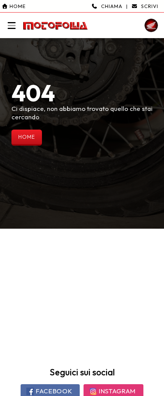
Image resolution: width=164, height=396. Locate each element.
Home (17, 6)
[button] (82, 19)
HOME (26, 136)
